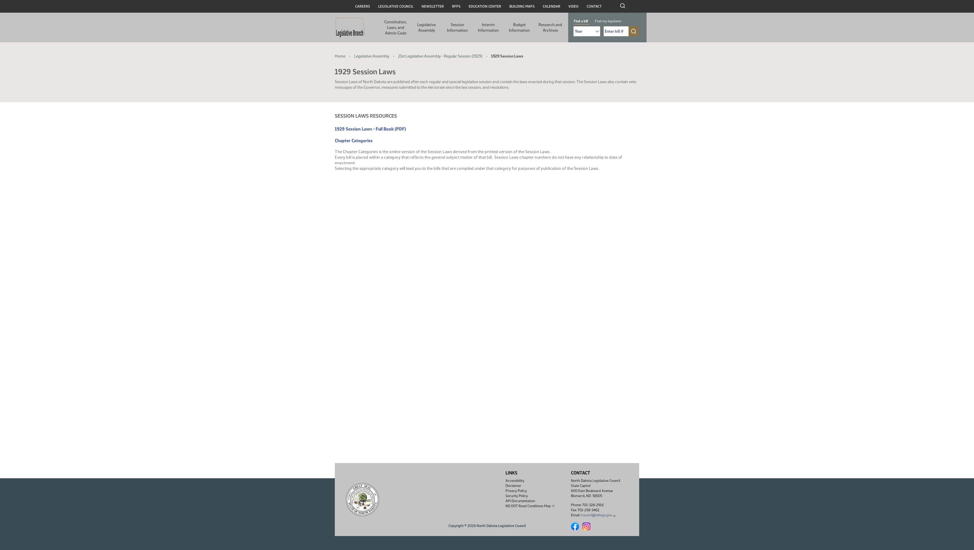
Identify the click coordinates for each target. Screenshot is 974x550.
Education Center (485, 6)
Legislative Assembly (426, 27)
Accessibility (515, 481)
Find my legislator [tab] (608, 21)
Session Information (457, 27)
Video (573, 6)
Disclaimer (513, 486)
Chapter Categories (354, 140)
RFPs (456, 6)
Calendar (551, 6)
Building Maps (522, 6)
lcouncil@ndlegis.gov (596, 515)
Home (340, 56)
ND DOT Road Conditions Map (528, 506)
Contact (594, 6)
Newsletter (433, 6)
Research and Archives (550, 27)
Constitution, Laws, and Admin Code (395, 27)
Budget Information (519, 27)
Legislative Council (395, 6)
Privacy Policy (516, 491)
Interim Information (488, 27)
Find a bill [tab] (581, 21)
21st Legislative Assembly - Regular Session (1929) (440, 56)
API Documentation (520, 501)
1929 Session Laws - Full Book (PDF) (370, 129)
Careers (362, 6)
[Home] (350, 27)
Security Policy (517, 496)
